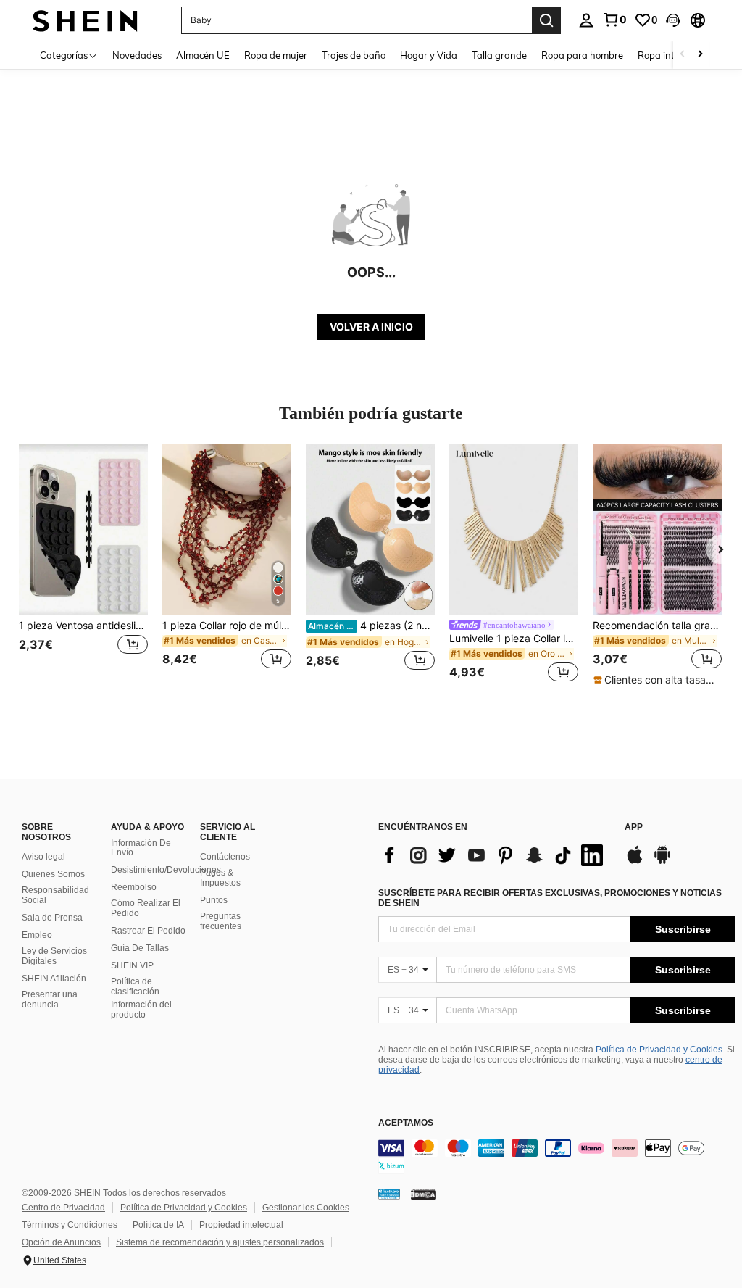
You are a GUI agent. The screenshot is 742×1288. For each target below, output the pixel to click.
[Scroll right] (700, 55)
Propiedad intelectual (241, 1225)
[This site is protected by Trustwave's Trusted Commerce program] (389, 1194)
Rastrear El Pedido (148, 931)
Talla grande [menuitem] (499, 55)
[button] (673, 20)
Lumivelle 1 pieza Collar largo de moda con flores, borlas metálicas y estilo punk (513, 638)
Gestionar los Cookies (305, 1207)
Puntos (214, 900)
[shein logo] (85, 19)
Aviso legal (43, 857)
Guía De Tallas (140, 948)
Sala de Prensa (52, 918)
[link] (614, 19)
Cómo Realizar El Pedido (145, 908)
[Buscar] (546, 20)
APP (634, 827)
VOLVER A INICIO (371, 326)
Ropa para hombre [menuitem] (582, 55)
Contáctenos (225, 857)
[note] (657, 680)
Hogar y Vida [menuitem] (428, 55)
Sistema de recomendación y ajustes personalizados (220, 1242)
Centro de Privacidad (63, 1207)
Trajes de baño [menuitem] (353, 55)
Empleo (37, 935)
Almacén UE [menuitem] (203, 55)
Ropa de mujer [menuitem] (275, 55)
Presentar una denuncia (50, 999)
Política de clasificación (135, 986)
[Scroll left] (683, 55)
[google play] (662, 862)
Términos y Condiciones (69, 1225)
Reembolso (134, 887)
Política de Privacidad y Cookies (659, 1049)
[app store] (635, 862)
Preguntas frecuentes (220, 921)
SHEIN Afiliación (54, 978)
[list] (494, 855)
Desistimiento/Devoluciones (166, 870)
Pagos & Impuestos (220, 878)
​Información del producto (141, 1010)
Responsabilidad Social (55, 895)
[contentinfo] (556, 1156)
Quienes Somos (53, 874)
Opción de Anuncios (61, 1242)
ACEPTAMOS (405, 1123)
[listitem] (83, 565)
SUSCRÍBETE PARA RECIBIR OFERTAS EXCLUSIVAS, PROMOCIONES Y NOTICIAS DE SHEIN (550, 898)
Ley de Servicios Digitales (54, 956)
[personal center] (586, 20)
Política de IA (158, 1225)
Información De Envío (141, 848)
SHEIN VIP (132, 965)
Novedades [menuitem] (137, 55)
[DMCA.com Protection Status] (423, 1194)
